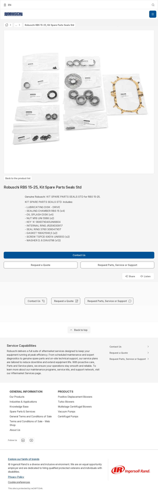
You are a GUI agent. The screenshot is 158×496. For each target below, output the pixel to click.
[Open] (152, 14)
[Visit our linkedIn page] (23, 440)
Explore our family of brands (23, 459)
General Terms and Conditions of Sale (31, 416)
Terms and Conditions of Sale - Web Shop (30, 423)
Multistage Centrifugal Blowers (75, 406)
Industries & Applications (23, 401)
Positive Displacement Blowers (75, 396)
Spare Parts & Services (22, 411)
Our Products (17, 396)
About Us (15, 430)
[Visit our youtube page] (31, 440)
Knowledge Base (19, 406)
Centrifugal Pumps (68, 416)
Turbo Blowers (66, 401)
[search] (153, 4)
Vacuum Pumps (66, 411)
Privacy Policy (16, 476)
